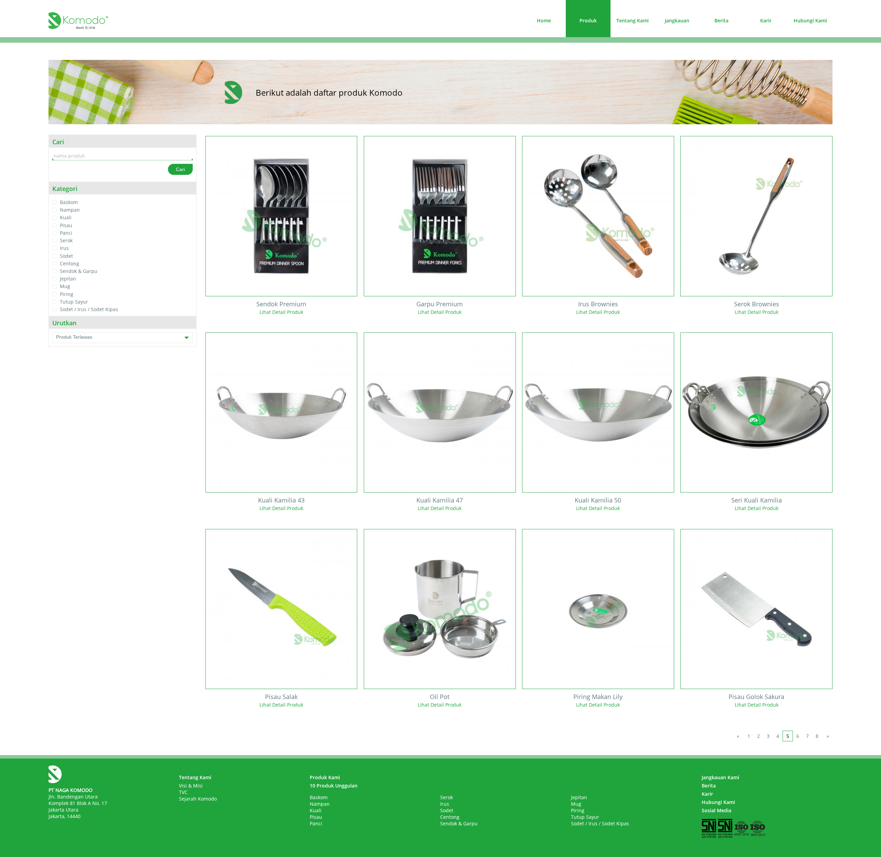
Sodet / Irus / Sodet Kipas (89, 309)
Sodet (66, 256)
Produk (588, 20)
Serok (66, 240)
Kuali (66, 217)
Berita (721, 20)
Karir (766, 20)
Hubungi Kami (810, 20)
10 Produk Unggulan (334, 785)
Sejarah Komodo (198, 798)
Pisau (66, 225)
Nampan (70, 210)
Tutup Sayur (74, 301)
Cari (180, 169)
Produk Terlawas (74, 337)
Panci (66, 233)
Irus (64, 248)
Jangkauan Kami (720, 777)
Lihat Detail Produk (281, 312)
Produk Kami (325, 777)
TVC (183, 792)
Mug (65, 286)
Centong (69, 263)
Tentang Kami (632, 20)
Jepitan (68, 278)
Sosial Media (716, 810)
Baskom (69, 202)
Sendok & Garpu (78, 271)
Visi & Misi (191, 785)
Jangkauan (677, 20)
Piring (66, 294)
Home (544, 20)
